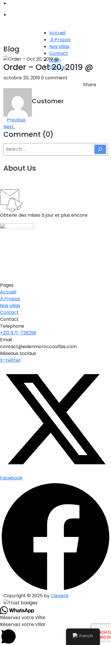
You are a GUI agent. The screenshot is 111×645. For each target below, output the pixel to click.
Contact (58, 53)
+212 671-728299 (18, 333)
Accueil (57, 33)
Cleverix (60, 595)
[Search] (100, 149)
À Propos (60, 39)
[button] (55, 633)
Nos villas (59, 46)
